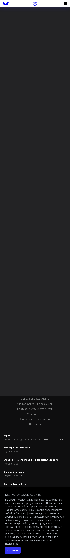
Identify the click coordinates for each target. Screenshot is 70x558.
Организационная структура (35, 419)
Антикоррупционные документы (35, 403)
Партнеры (35, 424)
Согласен (12, 550)
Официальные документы (35, 398)
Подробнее (11, 543)
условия (9, 533)
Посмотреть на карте (53, 439)
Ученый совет (35, 414)
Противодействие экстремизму (35, 408)
